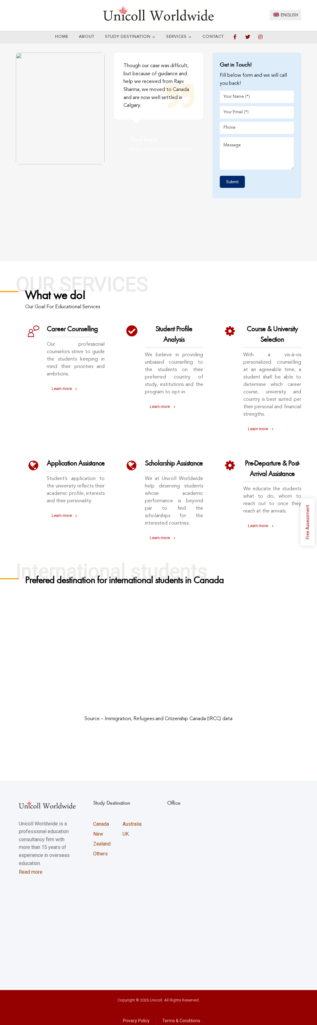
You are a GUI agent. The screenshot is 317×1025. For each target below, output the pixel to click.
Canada (101, 824)
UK (126, 834)
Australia (132, 824)
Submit (232, 181)
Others (100, 854)
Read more (30, 872)
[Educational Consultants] (158, 13)
